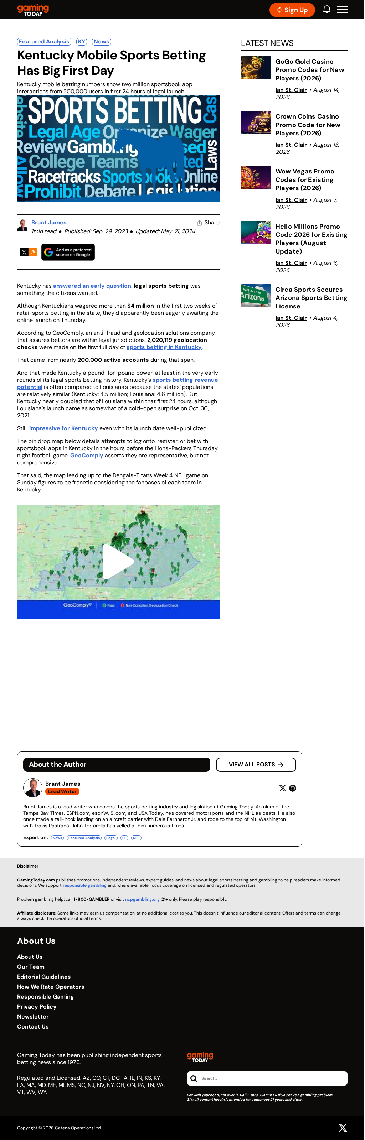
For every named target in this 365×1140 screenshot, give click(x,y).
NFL (136, 838)
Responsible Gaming (45, 996)
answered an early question (92, 286)
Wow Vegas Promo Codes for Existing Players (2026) (305, 179)
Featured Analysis (44, 41)
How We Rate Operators (50, 986)
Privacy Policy (37, 1006)
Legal (111, 838)
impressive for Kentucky (63, 428)
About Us (30, 957)
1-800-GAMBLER (262, 1095)
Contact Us (33, 1026)
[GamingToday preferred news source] (68, 252)
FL (124, 838)
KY (81, 41)
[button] (342, 10)
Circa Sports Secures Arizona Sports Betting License (312, 298)
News (101, 41)
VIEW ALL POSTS (252, 764)
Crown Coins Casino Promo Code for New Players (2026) (308, 124)
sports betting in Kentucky (164, 347)
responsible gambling (85, 885)
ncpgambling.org (142, 899)
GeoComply (86, 455)
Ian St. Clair (291, 90)
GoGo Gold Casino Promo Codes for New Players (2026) (310, 70)
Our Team (31, 966)
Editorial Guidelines (44, 976)
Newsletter (33, 1016)
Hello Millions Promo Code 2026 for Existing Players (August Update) (312, 239)
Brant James (49, 222)
